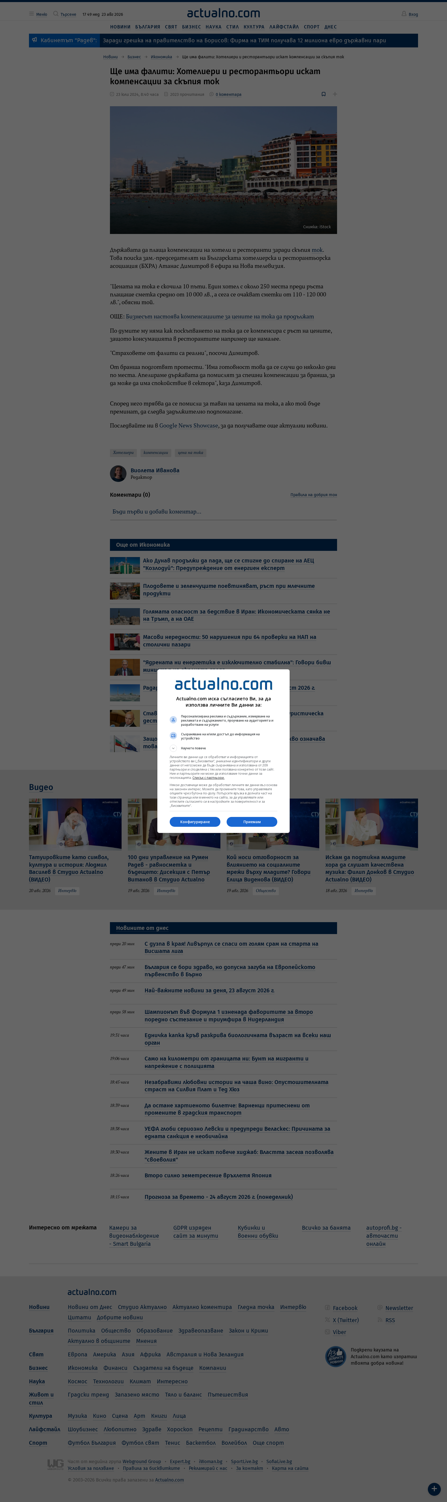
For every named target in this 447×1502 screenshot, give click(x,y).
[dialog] (223, 751)
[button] (223, 748)
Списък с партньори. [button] (208, 777)
